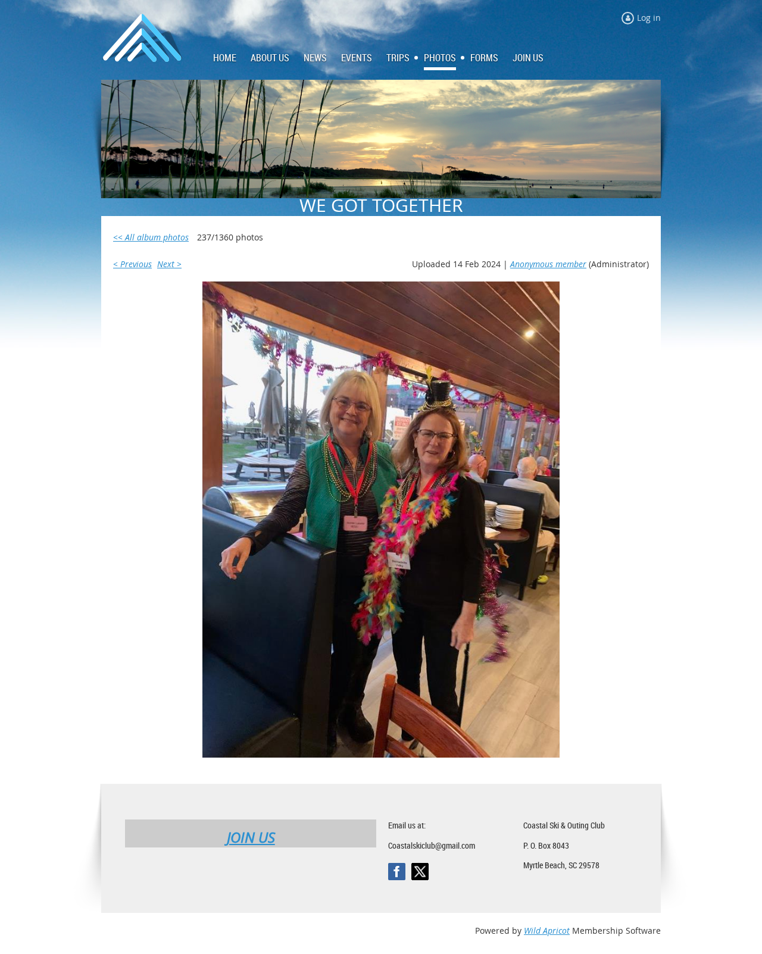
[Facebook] (396, 871)
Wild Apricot (547, 930)
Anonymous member (548, 264)
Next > (169, 264)
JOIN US (251, 837)
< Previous (132, 264)
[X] (420, 871)
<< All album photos (151, 237)
